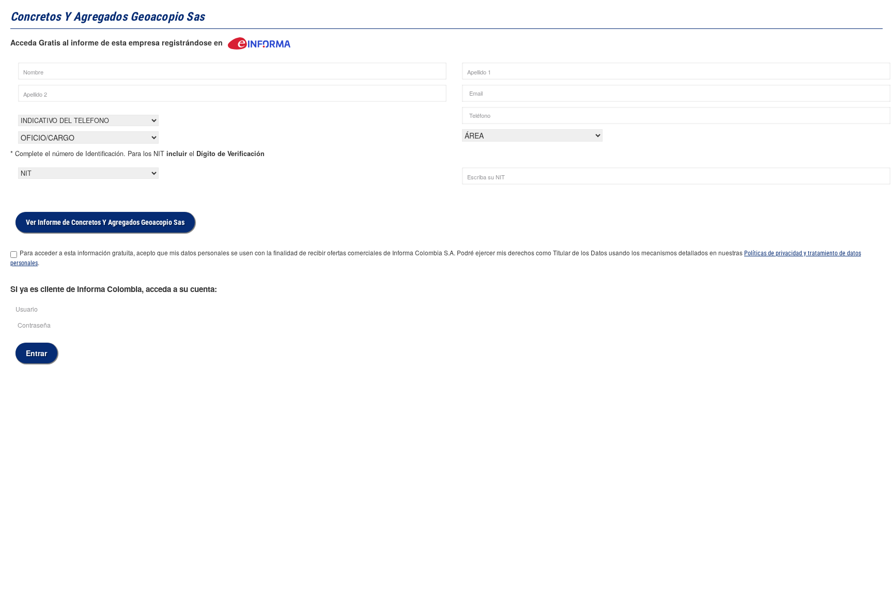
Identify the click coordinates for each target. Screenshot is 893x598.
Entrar (36, 353)
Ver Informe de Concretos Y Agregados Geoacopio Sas (105, 222)
